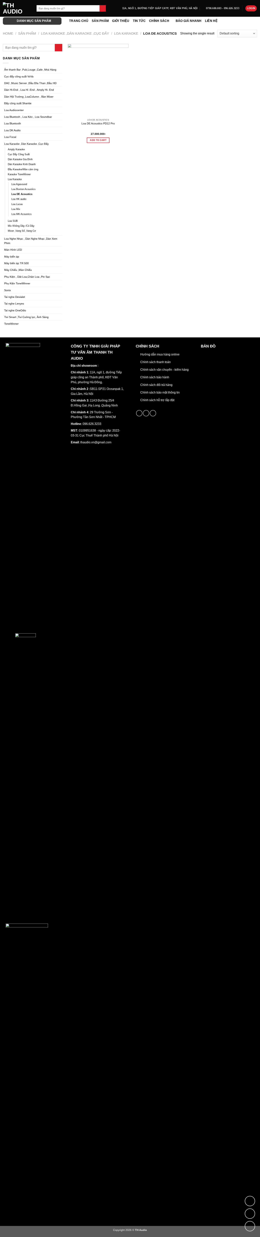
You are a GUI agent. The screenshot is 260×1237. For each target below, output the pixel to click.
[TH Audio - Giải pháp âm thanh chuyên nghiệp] (17, 8)
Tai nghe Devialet (14, 296)
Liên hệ (211, 20)
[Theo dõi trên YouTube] (153, 413)
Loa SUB (13, 221)
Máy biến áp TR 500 (16, 263)
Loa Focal (10, 136)
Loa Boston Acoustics (23, 189)
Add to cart (98, 140)
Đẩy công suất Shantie (17, 103)
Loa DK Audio (12, 130)
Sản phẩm (100, 20)
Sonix (7, 290)
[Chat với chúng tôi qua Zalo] (250, 1213)
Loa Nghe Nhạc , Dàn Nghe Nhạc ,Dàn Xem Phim (30, 240)
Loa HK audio (18, 199)
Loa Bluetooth (12, 123)
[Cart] (255, 21)
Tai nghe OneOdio (15, 310)
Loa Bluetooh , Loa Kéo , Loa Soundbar (28, 116)
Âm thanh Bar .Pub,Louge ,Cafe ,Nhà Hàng (30, 69)
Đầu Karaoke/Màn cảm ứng (23, 169)
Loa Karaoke (126, 33)
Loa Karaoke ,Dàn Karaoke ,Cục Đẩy (75, 33)
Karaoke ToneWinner (19, 174)
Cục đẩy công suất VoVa (18, 76)
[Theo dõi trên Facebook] (139, 413)
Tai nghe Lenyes (14, 303)
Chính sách (159, 20)
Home (8, 33)
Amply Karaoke (16, 149)
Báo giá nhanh (189, 20)
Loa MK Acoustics (21, 214)
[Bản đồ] (250, 1201)
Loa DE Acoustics (21, 194)
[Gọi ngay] (250, 1226)
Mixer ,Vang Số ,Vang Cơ (22, 231)
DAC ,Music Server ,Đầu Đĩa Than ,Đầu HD (30, 83)
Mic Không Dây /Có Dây (21, 226)
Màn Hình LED (13, 249)
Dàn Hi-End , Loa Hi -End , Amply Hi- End (29, 89)
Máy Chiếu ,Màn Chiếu (18, 269)
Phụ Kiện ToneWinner (17, 283)
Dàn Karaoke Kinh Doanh (22, 164)
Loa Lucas (17, 204)
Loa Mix (15, 209)
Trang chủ (78, 20)
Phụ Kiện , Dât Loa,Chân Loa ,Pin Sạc (27, 276)
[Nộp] (103, 8)
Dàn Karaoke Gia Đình (20, 159)
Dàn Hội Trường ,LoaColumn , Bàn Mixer (28, 96)
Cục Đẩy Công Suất (19, 154)
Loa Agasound (19, 184)
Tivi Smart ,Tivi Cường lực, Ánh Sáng (26, 317)
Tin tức (139, 20)
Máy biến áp (11, 256)
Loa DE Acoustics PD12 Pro (98, 123)
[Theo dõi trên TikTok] (146, 413)
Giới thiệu (120, 20)
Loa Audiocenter (14, 110)
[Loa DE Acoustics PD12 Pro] (98, 80)
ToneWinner (11, 323)
